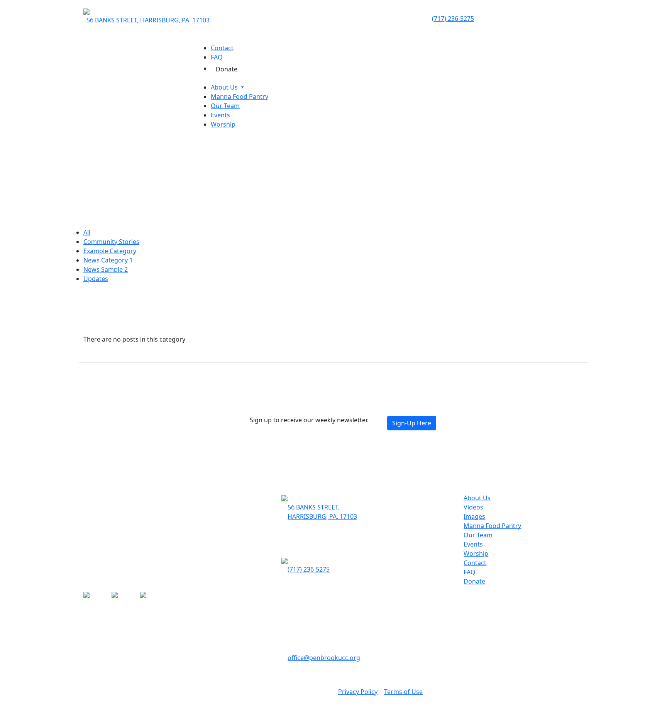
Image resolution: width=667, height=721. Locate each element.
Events (220, 115)
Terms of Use (403, 691)
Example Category (109, 251)
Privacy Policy (358, 691)
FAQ (217, 57)
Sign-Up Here (411, 423)
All (86, 232)
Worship (223, 124)
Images (474, 516)
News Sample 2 (105, 269)
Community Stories (111, 241)
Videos (473, 507)
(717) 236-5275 (453, 18)
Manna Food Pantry (239, 96)
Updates (95, 278)
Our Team (225, 106)
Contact (222, 48)
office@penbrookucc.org (324, 657)
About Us (225, 87)
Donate (226, 69)
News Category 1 (108, 260)
